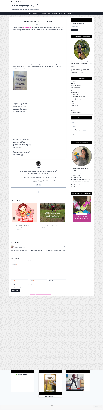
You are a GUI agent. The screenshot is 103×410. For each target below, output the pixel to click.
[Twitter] (14, 1)
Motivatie (73, 101)
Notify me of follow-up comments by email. (22, 284)
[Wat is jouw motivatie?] (22, 383)
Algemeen (73, 83)
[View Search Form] (91, 1)
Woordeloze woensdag (76, 112)
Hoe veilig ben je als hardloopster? (78, 137)
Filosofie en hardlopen (76, 89)
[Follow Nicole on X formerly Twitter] (40, 185)
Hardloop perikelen (75, 92)
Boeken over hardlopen (76, 85)
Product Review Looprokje (77, 107)
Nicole (38, 167)
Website (51, 280)
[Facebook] (12, 1)
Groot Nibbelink (27, 27)
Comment (14, 264)
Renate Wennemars (76, 183)
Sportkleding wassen (77, 181)
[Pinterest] (16, 1)
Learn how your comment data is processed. (40, 294)
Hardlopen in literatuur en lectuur (78, 96)
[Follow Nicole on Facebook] (37, 185)
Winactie (73, 110)
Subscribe (74, 30)
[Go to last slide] (14, 218)
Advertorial (73, 81)
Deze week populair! (75, 87)
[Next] (63, 218)
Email (32, 280)
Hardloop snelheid (76, 168)
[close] (52, 405)
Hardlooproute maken (77, 173)
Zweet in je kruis (76, 175)
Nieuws (72, 103)
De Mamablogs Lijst (50, 396)
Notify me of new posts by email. (20, 287)
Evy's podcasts (75, 172)
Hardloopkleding (74, 94)
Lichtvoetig (73, 98)
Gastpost (73, 90)
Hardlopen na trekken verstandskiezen (81, 179)
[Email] (21, 1)
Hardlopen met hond (76, 177)
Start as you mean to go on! (49, 225)
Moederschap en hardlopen (77, 99)
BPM (73, 186)
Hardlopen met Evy (70, 13)
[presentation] (24, 212)
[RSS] (19, 1)
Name (13, 280)
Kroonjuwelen (63, 192)
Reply (64, 246)
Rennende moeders (75, 109)
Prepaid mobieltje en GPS (17, 192)
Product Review (74, 105)
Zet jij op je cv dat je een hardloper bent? (80, 120)
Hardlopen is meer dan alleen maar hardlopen (81, 125)
